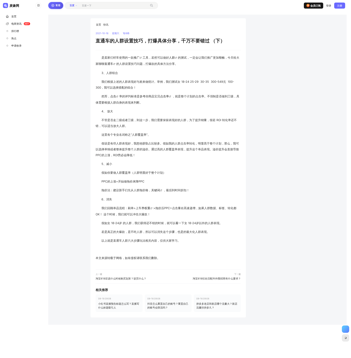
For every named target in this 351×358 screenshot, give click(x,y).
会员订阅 (314, 5)
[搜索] (151, 5)
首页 (98, 24)
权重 (147, 208)
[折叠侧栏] (38, 5)
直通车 (108, 63)
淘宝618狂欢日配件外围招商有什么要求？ (217, 278)
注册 (339, 5)
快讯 (105, 24)
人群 (172, 57)
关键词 (155, 190)
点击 (113, 96)
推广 (136, 57)
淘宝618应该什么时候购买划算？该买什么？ (121, 278)
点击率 (164, 96)
